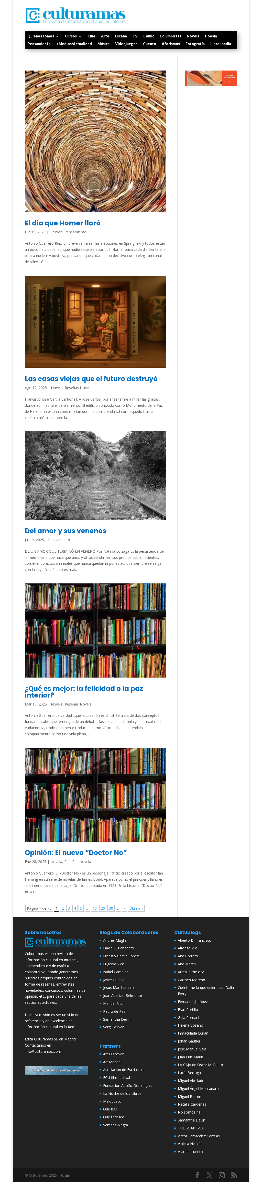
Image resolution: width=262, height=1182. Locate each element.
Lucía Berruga (189, 1072)
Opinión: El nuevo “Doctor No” (76, 852)
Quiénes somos (40, 36)
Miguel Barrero (190, 1096)
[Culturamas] (56, 947)
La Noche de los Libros (122, 1093)
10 (95, 908)
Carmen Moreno (191, 979)
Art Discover (113, 1053)
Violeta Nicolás (190, 1143)
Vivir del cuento (190, 1151)
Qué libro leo (113, 1117)
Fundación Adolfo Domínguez (127, 1085)
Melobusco (112, 1101)
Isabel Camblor (115, 971)
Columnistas (170, 36)
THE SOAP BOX (191, 1128)
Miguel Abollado (191, 1080)
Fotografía (195, 44)
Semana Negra (115, 1125)
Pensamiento (39, 44)
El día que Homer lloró (63, 223)
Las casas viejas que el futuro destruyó (91, 378)
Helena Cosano (190, 1025)
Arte (105, 36)
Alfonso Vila (187, 948)
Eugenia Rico (113, 963)
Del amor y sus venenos (65, 530)
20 (103, 908)
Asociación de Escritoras (123, 1069)
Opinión (56, 232)
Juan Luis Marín (190, 1057)
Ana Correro (188, 955)
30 (111, 908)
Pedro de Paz (114, 1011)
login (65, 1175)
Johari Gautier (189, 1041)
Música (103, 44)
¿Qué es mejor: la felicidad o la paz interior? (84, 692)
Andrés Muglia (115, 940)
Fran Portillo (188, 1009)
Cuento (149, 44)
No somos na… (190, 1112)
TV (135, 36)
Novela (193, 36)
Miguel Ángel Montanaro (198, 1088)
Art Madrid (112, 1061)
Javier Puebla (113, 979)
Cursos (71, 36)
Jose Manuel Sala (192, 1049)
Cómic (148, 36)
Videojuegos (126, 44)
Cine (91, 36)
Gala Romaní (188, 1017)
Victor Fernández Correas (199, 1136)
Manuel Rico (113, 1003)
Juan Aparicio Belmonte (122, 995)
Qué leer (110, 1109)
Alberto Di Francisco (194, 940)
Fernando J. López (193, 1001)
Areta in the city (191, 971)
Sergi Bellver (113, 1027)
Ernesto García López (121, 955)
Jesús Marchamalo (118, 987)
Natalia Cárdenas (192, 1104)
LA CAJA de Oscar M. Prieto (200, 1064)
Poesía (211, 36)
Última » (136, 908)
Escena (121, 36)
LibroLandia (220, 44)
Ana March (187, 963)
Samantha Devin (116, 1019)
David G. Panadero (118, 948)
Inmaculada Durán (193, 1033)
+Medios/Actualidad (74, 44)
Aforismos (171, 44)
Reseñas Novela (78, 387)
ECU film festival (116, 1077)
